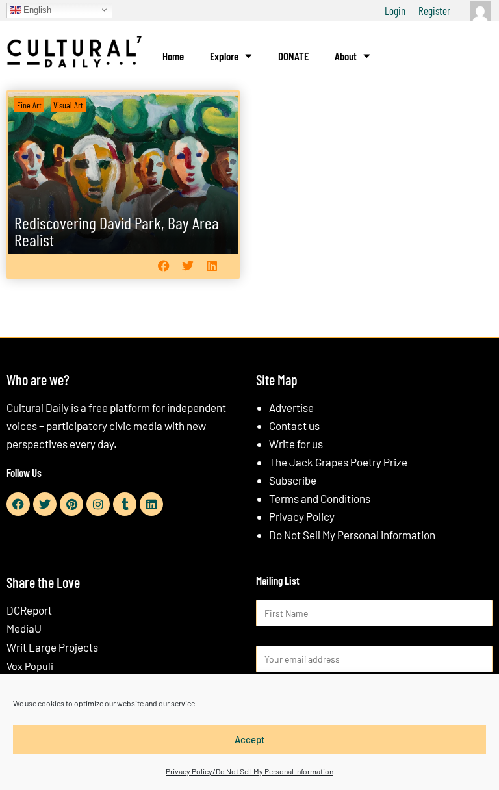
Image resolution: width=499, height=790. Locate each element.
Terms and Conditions (319, 498)
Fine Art (29, 104)
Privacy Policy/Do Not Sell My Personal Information (249, 771)
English (36, 9)
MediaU (24, 628)
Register (434, 10)
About (346, 55)
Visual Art (68, 104)
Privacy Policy (302, 516)
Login (395, 10)
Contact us (294, 425)
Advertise (291, 407)
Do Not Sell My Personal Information (352, 534)
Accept (250, 739)
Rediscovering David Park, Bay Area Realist (116, 230)
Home (173, 55)
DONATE (293, 55)
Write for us (296, 443)
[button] (163, 266)
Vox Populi (29, 665)
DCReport (29, 610)
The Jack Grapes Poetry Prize (338, 461)
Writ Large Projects (52, 647)
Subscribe (292, 480)
